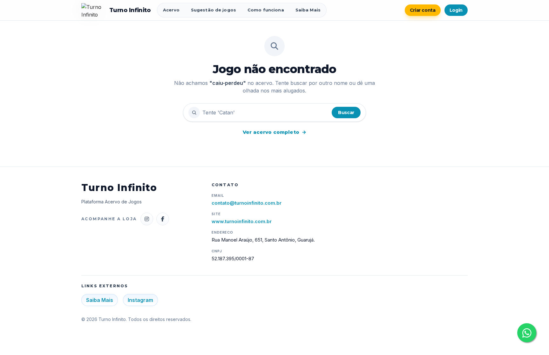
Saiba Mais (308, 9)
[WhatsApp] (526, 332)
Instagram (140, 300)
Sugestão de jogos (213, 9)
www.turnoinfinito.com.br (242, 221)
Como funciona (265, 9)
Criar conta (423, 10)
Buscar (346, 112)
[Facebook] (162, 219)
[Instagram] (146, 219)
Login (456, 10)
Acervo (171, 9)
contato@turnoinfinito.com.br (246, 203)
